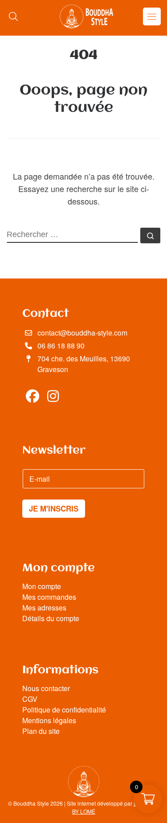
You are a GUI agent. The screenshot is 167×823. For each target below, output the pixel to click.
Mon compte (41, 586)
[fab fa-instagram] (53, 398)
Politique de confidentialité (64, 709)
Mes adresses (44, 607)
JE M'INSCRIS (53, 508)
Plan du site (41, 731)
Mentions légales (49, 720)
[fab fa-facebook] (32, 398)
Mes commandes (49, 597)
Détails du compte (50, 618)
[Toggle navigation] (152, 16)
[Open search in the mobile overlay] (13, 16)
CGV (29, 699)
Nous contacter (46, 688)
